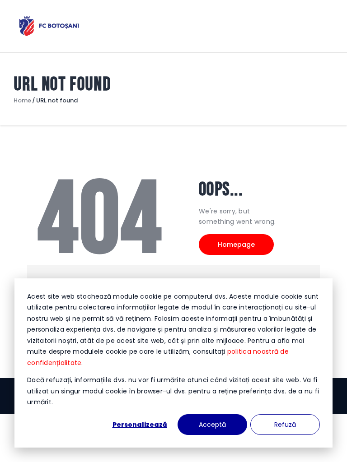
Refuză (285, 424)
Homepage (236, 244)
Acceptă (212, 424)
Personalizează (140, 424)
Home (22, 101)
